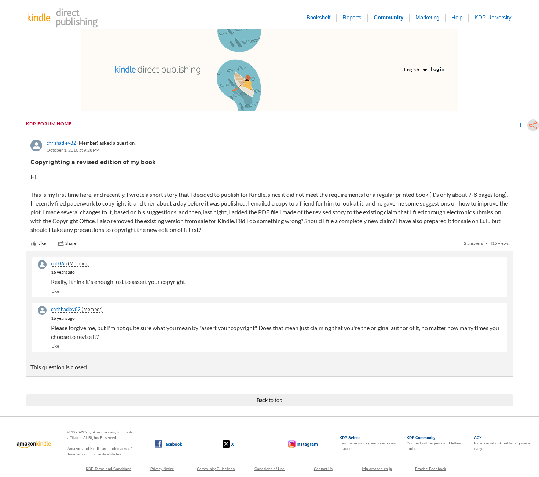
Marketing (427, 17)
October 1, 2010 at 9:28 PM (73, 150)
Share (70, 243)
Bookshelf (318, 17)
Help (456, 17)
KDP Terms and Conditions (108, 469)
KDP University (492, 17)
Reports (352, 17)
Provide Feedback (430, 469)
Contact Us (323, 469)
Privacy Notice (162, 469)
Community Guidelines (216, 469)
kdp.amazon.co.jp (377, 469)
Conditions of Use (269, 469)
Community (388, 17)
